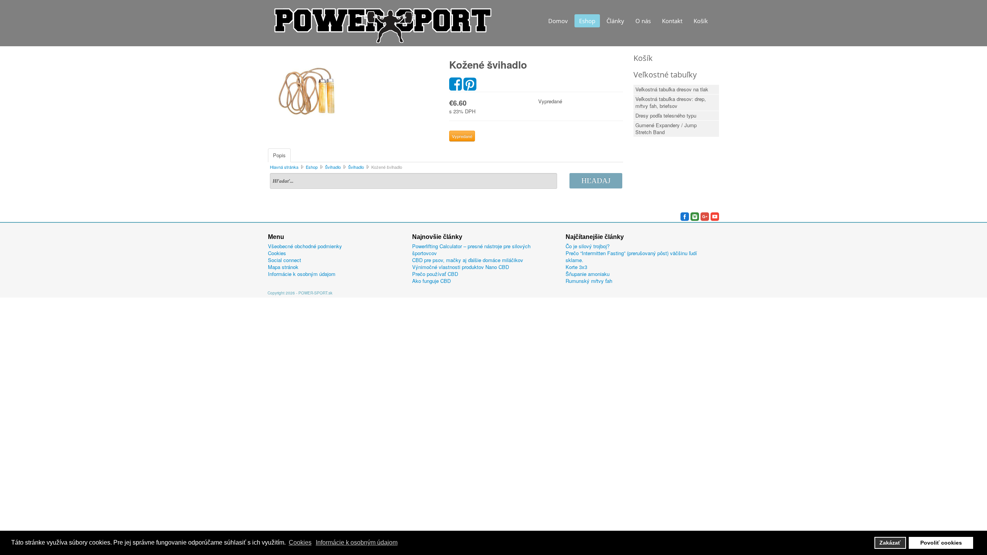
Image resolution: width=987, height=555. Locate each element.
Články (615, 21)
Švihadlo (333, 167)
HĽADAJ (595, 181)
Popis (279, 155)
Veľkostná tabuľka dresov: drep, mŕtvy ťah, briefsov (670, 102)
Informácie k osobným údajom (301, 274)
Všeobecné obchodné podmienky (305, 246)
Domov (558, 21)
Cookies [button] (300, 542)
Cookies (277, 253)
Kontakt (672, 21)
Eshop (587, 21)
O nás (643, 21)
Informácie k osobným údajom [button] (356, 542)
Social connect (284, 260)
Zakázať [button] (890, 543)
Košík (701, 21)
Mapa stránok (283, 267)
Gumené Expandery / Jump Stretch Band (666, 128)
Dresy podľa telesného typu (665, 115)
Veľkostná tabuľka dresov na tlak (671, 89)
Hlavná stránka (284, 167)
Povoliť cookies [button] (941, 543)
